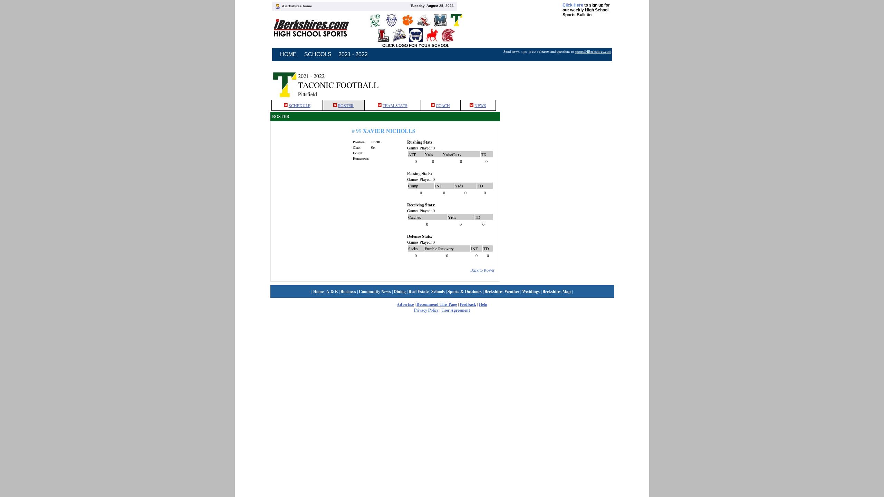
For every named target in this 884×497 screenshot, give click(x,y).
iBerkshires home (297, 6)
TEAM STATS (395, 105)
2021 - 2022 (353, 54)
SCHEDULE (299, 105)
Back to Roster (482, 270)
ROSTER (346, 105)
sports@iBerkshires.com (593, 51)
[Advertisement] (557, 80)
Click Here (573, 5)
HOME (288, 54)
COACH (443, 105)
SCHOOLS (318, 54)
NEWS (480, 105)
